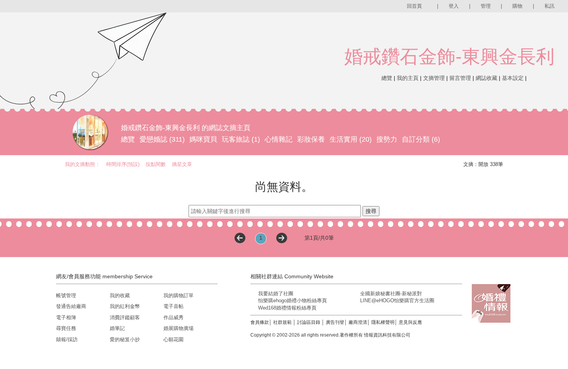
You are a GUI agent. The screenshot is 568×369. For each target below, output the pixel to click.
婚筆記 (117, 328)
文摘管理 (434, 78)
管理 (486, 6)
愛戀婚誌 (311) (162, 139)
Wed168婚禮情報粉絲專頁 (287, 308)
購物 (517, 6)
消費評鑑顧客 (125, 317)
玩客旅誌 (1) (241, 139)
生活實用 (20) (351, 139)
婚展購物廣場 (178, 328)
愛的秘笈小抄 (125, 339)
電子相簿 (66, 317)
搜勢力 (386, 139)
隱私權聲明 (383, 322)
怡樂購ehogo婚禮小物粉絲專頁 (292, 300)
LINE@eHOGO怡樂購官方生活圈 (397, 300)
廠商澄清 (358, 322)
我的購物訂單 (178, 295)
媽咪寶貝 (203, 139)
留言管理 (460, 78)
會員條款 (259, 322)
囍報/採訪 (67, 339)
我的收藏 (120, 295)
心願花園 (173, 339)
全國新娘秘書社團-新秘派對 (391, 293)
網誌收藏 (486, 78)
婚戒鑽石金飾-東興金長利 (449, 56)
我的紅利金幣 (125, 306)
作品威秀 (173, 317)
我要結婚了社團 (275, 293)
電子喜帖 (173, 306)
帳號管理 (66, 295)
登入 (454, 6)
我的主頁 (407, 78)
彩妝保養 (311, 139)
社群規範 (282, 322)
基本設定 (513, 78)
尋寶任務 (66, 328)
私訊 (549, 6)
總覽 (386, 78)
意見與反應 (410, 322)
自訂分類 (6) (421, 139)
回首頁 (414, 6)
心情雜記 (279, 139)
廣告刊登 (335, 322)
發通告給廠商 (71, 306)
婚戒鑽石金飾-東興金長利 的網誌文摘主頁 (185, 128)
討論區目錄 (308, 322)
